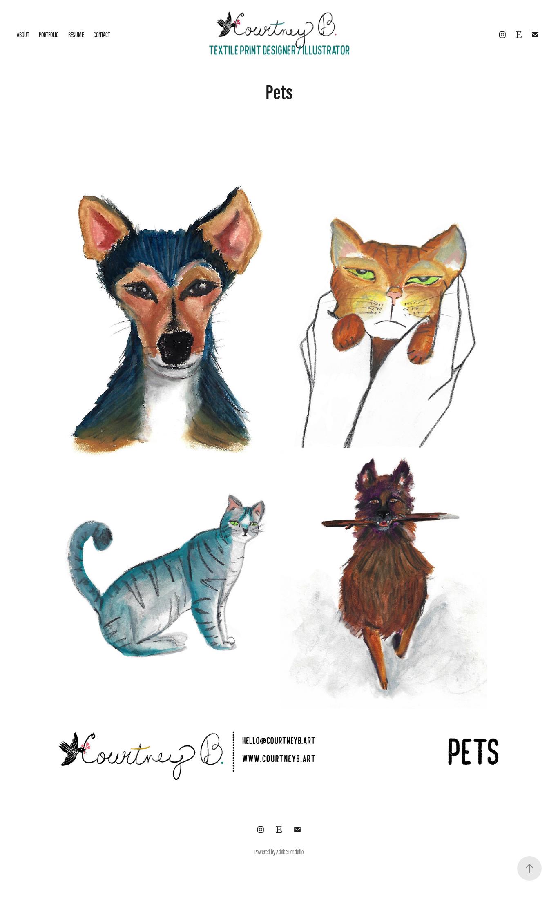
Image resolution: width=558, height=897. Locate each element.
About (23, 34)
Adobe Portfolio (290, 852)
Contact (102, 34)
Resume (76, 34)
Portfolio (48, 34)
